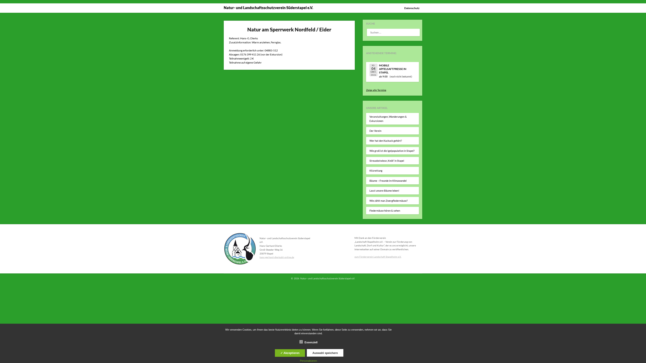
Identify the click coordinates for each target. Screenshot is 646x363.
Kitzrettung (375, 170)
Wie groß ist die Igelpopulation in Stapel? (392, 150)
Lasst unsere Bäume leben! (384, 190)
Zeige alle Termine (376, 90)
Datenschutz (412, 8)
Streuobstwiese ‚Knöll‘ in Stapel (386, 160)
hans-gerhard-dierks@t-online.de (277, 257)
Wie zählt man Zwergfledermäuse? (388, 200)
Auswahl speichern (325, 352)
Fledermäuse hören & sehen (384, 210)
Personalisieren (308, 360)
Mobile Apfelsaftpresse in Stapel (392, 69)
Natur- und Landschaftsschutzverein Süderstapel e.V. (268, 7)
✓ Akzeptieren (289, 352)
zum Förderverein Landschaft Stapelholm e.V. (377, 256)
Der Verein (375, 130)
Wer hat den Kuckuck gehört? (385, 140)
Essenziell (310, 342)
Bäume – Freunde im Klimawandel (388, 180)
